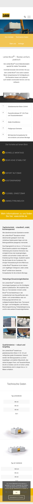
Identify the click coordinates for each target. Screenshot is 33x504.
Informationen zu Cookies (16, 497)
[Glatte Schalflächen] (9, 321)
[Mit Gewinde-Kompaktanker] (24, 333)
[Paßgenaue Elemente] (9, 333)
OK (16, 492)
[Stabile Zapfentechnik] (24, 321)
